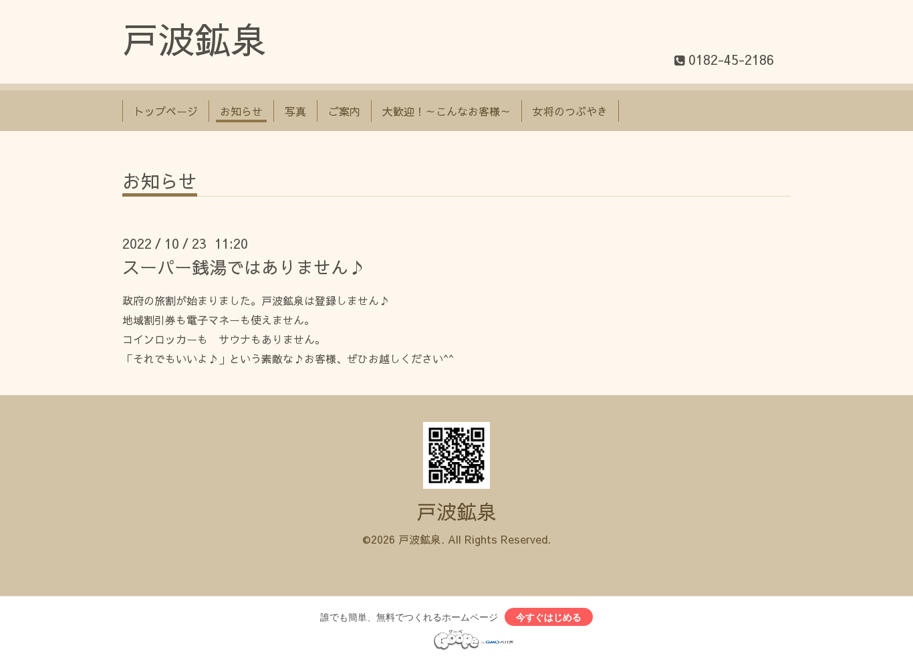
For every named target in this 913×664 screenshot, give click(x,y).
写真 (295, 111)
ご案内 (344, 111)
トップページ (166, 111)
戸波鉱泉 (194, 38)
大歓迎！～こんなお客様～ (446, 111)
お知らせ (241, 111)
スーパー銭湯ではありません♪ (244, 267)
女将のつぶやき (570, 111)
